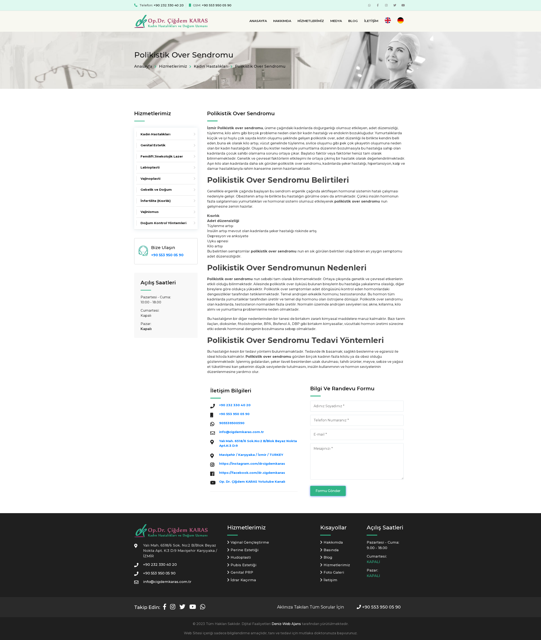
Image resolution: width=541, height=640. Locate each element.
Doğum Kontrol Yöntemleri (163, 223)
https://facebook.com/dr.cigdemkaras (252, 473)
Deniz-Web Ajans (286, 624)
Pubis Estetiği (243, 565)
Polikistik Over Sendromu (260, 66)
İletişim (371, 21)
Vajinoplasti (150, 179)
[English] (387, 21)
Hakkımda (282, 21)
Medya (336, 21)
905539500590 (232, 423)
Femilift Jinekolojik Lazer (162, 156)
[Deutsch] (400, 21)
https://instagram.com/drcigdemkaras (252, 464)
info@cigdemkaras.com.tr (241, 432)
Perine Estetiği (244, 550)
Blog (353, 21)
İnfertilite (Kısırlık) (156, 201)
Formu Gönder (328, 491)
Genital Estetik (153, 145)
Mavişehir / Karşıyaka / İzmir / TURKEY (251, 455)
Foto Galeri (333, 572)
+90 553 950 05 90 (216, 5)
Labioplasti (150, 167)
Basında (330, 550)
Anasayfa (258, 21)
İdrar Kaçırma (243, 580)
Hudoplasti (240, 557)
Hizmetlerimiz (311, 21)
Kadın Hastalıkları (211, 66)
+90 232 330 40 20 (169, 5)
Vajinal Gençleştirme (249, 542)
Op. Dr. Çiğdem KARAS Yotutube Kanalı (252, 482)
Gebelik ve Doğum (156, 190)
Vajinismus (150, 212)
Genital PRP (241, 572)
